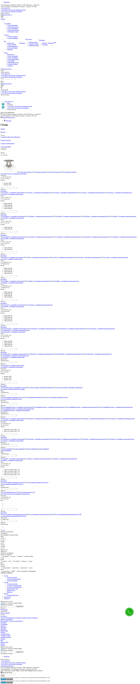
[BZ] (11, 40)
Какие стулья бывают (6, 619)
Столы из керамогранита (7, 143)
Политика (3, 629)
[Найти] (1, 80)
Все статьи (4, 616)
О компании (4, 624)
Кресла (6, 137)
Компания (3, 622)
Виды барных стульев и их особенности (12, 621)
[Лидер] (11, 51)
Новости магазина (7, 604)
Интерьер (17, 137)
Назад (8, 103)
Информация (4, 630)
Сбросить (9, 572)
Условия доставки (6, 635)
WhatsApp (6, 2)
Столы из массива (6, 140)
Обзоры (3, 645)
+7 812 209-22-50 (5, 8)
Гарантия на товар (6, 637)
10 (4, 530)
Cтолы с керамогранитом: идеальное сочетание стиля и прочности (19, 618)
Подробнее (4, 191)
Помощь (3, 632)
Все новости (4, 609)
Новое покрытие (5, 613)
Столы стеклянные (6, 146)
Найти (2, 675)
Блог (2, 640)
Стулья (2, 137)
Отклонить (9, 679)
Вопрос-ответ (4, 642)
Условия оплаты (5, 634)
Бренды (3, 643)
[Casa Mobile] (11, 22)
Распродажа (11, 137)
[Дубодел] (11, 33)
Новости (3, 626)
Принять (3, 679)
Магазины (3, 627)
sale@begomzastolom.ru (8, 117)
